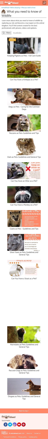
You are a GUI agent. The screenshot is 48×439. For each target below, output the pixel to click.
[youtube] (19, 425)
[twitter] (10, 425)
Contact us (37, 433)
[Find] (44, 3)
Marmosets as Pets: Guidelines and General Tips (24, 346)
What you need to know (28, 8)
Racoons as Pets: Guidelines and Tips (24, 133)
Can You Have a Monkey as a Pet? (24, 205)
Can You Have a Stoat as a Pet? (24, 279)
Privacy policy (22, 437)
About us (29, 433)
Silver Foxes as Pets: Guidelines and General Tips (24, 253)
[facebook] (6, 425)
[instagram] (15, 425)
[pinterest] (24, 425)
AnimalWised (5, 8)
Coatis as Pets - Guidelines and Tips (24, 229)
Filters (8, 32)
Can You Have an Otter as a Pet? (24, 181)
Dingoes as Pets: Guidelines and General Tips (24, 397)
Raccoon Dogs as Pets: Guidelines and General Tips (24, 371)
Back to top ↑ (24, 410)
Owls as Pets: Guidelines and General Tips (24, 157)
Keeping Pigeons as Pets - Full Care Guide (24, 56)
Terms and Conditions (9, 437)
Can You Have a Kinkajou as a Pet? (24, 80)
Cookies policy (33, 437)
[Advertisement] (25, 304)
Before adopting (15, 8)
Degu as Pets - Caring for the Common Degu (24, 108)
